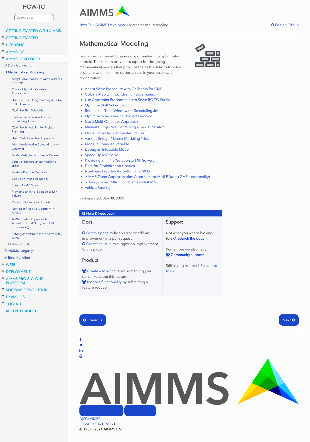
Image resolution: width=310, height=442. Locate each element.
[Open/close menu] (3, 38)
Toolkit (14, 304)
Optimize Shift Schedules (28, 110)
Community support (187, 254)
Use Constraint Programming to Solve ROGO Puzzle (37, 102)
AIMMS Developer (23, 58)
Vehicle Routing (22, 244)
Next (287, 320)
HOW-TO (34, 6)
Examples (15, 297)
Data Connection (20, 65)
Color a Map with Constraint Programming (30, 91)
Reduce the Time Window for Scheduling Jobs (31, 119)
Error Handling (19, 258)
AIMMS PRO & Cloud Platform (25, 280)
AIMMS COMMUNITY (101, 410)
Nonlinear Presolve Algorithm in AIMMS (33, 210)
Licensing (15, 44)
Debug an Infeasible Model (30, 178)
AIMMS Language (21, 251)
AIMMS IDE (15, 51)
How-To (85, 24)
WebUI (11, 264)
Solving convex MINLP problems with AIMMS (36, 236)
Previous (94, 320)
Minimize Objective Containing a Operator (35, 146)
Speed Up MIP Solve (25, 185)
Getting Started (22, 37)
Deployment (18, 271)
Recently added (22, 311)
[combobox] (34, 17)
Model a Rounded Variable (29, 172)
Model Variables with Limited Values (35, 155)
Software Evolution (27, 289)
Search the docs (190, 238)
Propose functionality (104, 282)
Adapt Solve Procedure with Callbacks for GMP (37, 81)
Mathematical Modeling (26, 72)
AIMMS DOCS (140, 410)
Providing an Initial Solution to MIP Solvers (34, 193)
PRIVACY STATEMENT (97, 424)
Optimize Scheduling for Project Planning (33, 129)
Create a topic (98, 271)
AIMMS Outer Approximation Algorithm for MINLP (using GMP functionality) (34, 223)
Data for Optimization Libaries (32, 202)
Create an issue (98, 244)
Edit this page (97, 233)
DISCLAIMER (90, 418)
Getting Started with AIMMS (33, 30)
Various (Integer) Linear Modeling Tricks (34, 163)
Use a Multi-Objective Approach (33, 138)
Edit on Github (286, 25)
